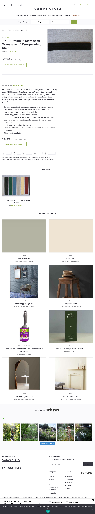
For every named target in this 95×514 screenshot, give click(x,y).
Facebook (70, 482)
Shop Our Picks (57, 15)
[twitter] (17, 5)
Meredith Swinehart (17, 205)
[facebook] (14, 5)
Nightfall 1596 (71, 304)
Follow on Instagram (48, 443)
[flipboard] (5, 5)
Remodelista (76, 15)
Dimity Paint (70, 259)
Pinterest (69, 476)
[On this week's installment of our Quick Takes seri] (65, 432)
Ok (48, 511)
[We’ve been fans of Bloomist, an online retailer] (11, 432)
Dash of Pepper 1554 (24, 397)
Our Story (67, 15)
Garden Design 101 (30, 15)
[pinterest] (8, 5)
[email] (20, 5)
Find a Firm (47, 15)
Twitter (69, 485)
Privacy (51, 484)
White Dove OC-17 (71, 397)
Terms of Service (53, 482)
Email (68, 488)
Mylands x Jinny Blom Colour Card (71, 349)
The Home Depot (12, 51)
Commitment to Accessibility (53, 488)
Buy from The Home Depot (13, 64)
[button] (71, 5)
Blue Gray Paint (24, 259)
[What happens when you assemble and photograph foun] (29, 432)
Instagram (70, 479)
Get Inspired (19, 15)
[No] (93, 509)
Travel (39, 15)
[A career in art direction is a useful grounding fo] (83, 432)
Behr (7, 37)
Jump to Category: (23, 22)
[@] (8, 419)
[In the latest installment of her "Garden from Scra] (47, 432)
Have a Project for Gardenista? (54, 492)
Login (87, 4)
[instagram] (11, 5)
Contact (51, 479)
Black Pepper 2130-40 (24, 304)
